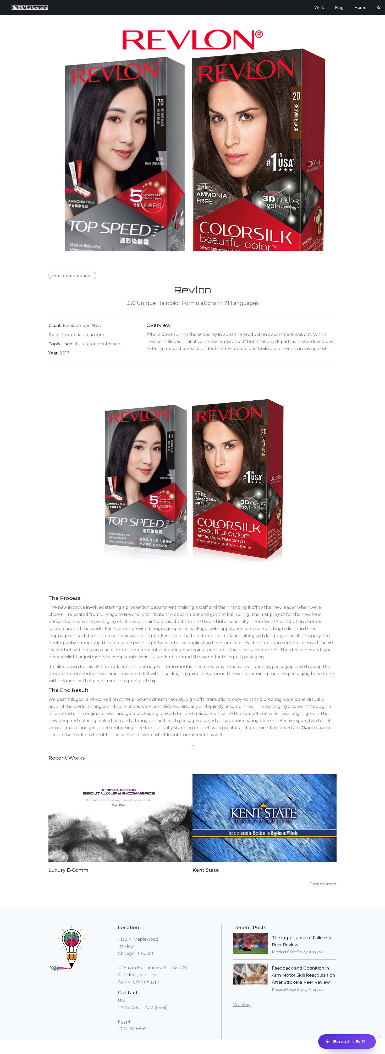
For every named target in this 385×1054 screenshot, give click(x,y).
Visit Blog (242, 1004)
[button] (319, 7)
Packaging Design (72, 275)
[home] (30, 7)
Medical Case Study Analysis (297, 952)
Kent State (205, 870)
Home (360, 7)
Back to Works (323, 884)
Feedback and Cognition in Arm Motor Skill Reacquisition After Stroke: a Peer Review (303, 975)
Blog (339, 7)
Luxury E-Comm (68, 870)
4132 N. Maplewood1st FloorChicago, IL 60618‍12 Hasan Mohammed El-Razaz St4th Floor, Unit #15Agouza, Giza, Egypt (153, 960)
